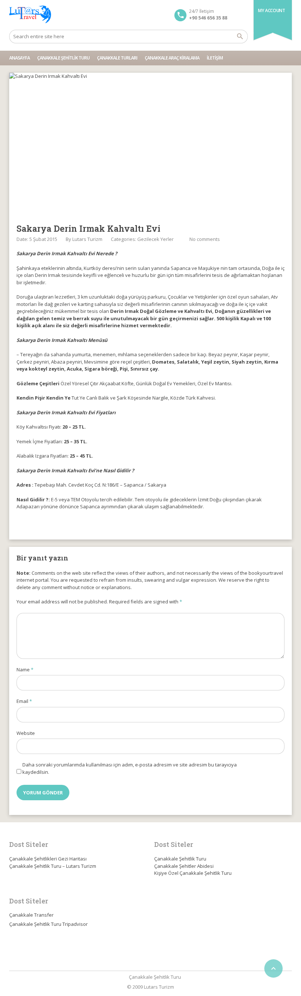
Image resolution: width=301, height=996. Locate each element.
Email (24, 701)
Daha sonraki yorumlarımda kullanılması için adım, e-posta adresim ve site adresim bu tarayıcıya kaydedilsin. (129, 768)
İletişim (215, 58)
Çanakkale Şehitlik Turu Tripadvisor (48, 924)
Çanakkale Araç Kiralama (172, 58)
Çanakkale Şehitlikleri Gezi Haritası (48, 858)
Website (26, 733)
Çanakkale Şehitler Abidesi (184, 866)
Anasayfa (19, 58)
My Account (271, 10)
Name (25, 669)
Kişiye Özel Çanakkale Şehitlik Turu (193, 873)
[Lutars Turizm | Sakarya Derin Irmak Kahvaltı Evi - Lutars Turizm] (30, 15)
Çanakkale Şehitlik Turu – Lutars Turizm (52, 866)
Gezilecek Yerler (155, 239)
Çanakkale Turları (117, 58)
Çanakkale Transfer (31, 915)
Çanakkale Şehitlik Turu (63, 58)
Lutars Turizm (87, 239)
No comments (204, 239)
